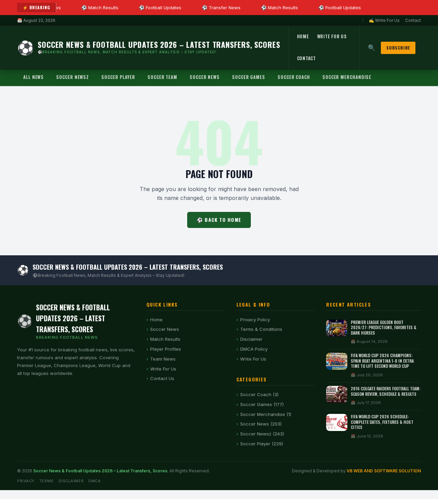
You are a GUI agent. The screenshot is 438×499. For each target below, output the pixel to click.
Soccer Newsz (72, 76)
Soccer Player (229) (261, 443)
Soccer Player (118, 76)
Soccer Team (162, 76)
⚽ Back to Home (219, 219)
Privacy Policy (255, 319)
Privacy (26, 480)
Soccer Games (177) (262, 404)
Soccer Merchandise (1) (265, 414)
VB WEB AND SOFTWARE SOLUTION (384, 470)
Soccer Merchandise (346, 76)
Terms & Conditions (261, 329)
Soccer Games (248, 76)
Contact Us (162, 378)
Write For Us (332, 36)
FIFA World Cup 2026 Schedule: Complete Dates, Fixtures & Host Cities (382, 422)
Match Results (165, 339)
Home (303, 36)
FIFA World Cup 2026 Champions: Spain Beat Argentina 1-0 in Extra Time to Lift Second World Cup (382, 360)
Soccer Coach (294, 76)
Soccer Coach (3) (259, 394)
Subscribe (398, 48)
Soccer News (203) (261, 424)
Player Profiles (165, 349)
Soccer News (205, 76)
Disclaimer (251, 339)
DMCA (94, 480)
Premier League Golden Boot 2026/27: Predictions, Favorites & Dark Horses (383, 327)
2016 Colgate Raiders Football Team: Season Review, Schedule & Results (385, 391)
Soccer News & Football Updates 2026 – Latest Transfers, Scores (100, 470)
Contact (413, 20)
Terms (46, 480)
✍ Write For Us (384, 20)
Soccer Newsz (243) (262, 433)
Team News (163, 359)
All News (33, 76)
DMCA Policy (254, 349)
